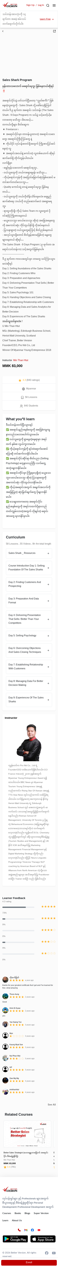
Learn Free (45, 19)
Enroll (29, 1262)
